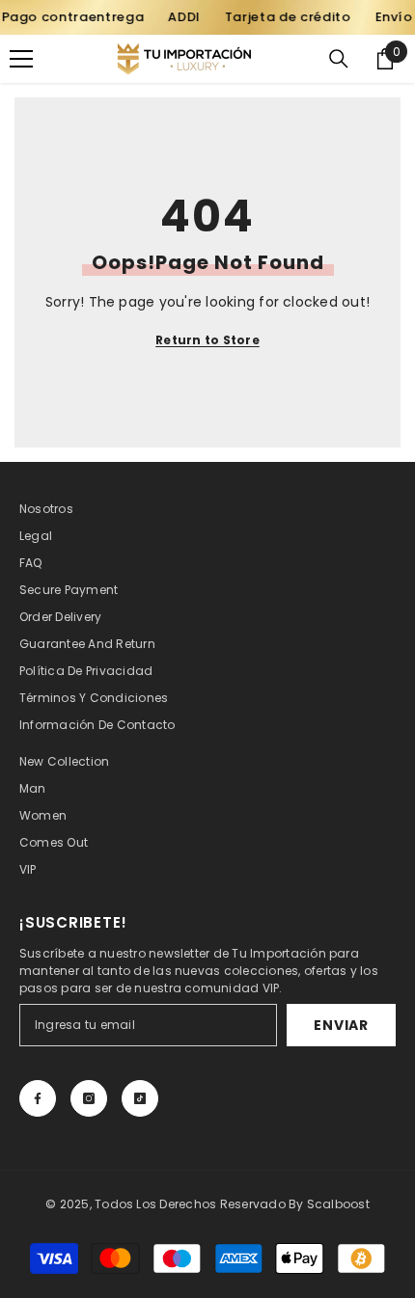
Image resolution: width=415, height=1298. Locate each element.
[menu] (21, 58)
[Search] (338, 58)
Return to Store (207, 340)
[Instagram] (88, 1098)
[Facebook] (37, 1098)
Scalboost (338, 1204)
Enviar (341, 1025)
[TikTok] (140, 1098)
